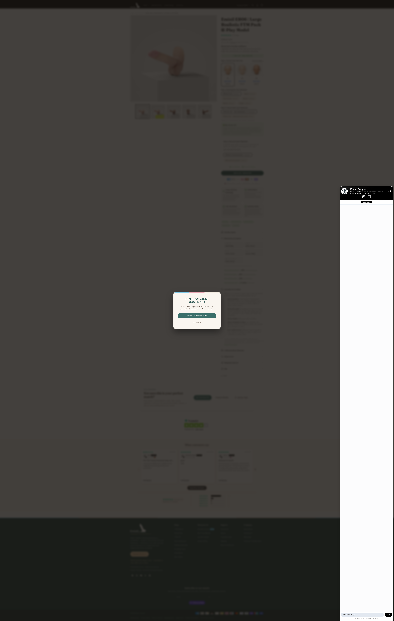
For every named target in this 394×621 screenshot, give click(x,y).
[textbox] (362, 615)
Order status (366, 202)
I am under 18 (197, 322)
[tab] (364, 196)
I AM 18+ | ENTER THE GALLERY (197, 316)
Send (388, 614)
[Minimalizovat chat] (389, 191)
